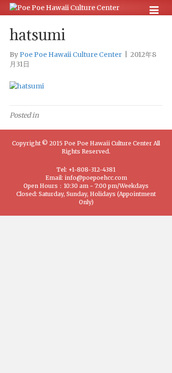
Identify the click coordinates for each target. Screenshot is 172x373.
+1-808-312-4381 (92, 169)
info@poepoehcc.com (95, 177)
